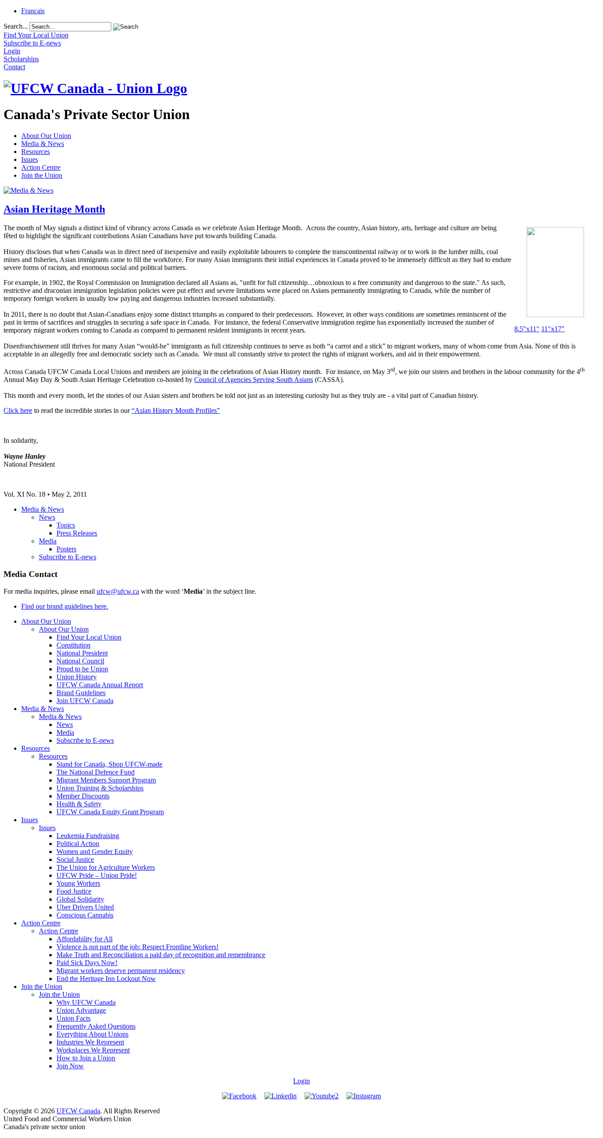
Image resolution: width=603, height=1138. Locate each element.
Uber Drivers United (85, 907)
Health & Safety (79, 804)
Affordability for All (85, 939)
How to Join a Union (86, 1058)
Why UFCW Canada (86, 1002)
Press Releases (77, 533)
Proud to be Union (82, 669)
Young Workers (78, 883)
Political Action (78, 843)
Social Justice (75, 859)
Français (33, 11)
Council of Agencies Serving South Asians (253, 379)
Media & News (42, 143)
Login (301, 1081)
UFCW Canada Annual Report (100, 685)
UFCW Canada (78, 1111)
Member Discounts (83, 796)
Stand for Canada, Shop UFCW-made (109, 764)
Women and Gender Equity (95, 851)
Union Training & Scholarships (100, 788)
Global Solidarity (80, 899)
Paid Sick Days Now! (87, 962)
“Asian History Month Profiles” (176, 410)
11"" (553, 329)
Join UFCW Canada (85, 700)
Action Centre (40, 167)
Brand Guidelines (81, 692)
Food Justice (74, 891)
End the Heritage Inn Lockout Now (106, 978)
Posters (66, 549)
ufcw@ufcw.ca (118, 591)
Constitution (73, 645)
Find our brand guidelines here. (64, 606)
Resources (35, 151)
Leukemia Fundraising (88, 835)
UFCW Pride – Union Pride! (97, 875)
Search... (16, 26)
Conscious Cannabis (85, 915)
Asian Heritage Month (54, 209)
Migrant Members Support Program (106, 780)
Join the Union (41, 175)
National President (82, 653)
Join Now (70, 1066)
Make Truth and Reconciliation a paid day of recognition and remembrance (161, 954)
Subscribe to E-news (67, 557)
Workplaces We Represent (93, 1050)
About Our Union (46, 135)
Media (48, 541)
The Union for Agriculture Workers (106, 867)
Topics (66, 525)
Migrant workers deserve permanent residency (121, 970)
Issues (29, 159)
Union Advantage (81, 1010)
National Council (80, 661)
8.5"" (526, 329)
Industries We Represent (90, 1042)
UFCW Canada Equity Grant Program (110, 812)
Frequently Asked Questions (96, 1026)
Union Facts (73, 1018)
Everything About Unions (92, 1034)
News (47, 517)
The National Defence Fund (96, 772)
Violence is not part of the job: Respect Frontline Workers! (138, 947)
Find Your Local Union (89, 637)
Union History (77, 677)
